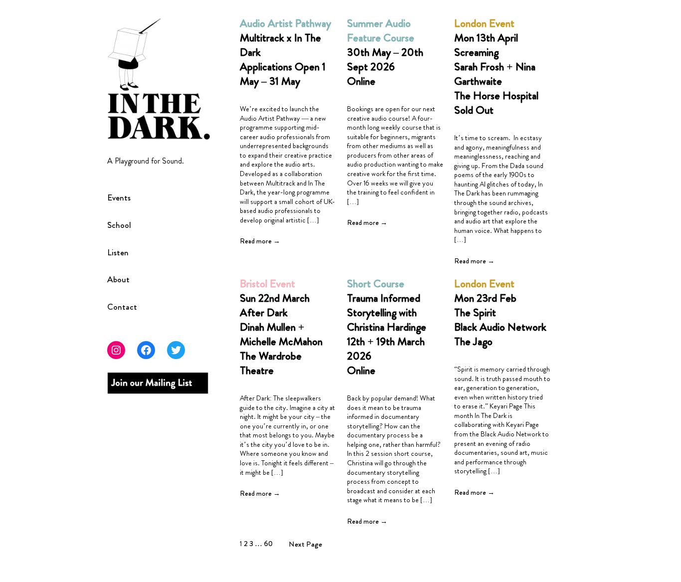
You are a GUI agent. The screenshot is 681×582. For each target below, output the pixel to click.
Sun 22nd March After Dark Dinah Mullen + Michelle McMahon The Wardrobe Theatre (281, 327)
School (119, 225)
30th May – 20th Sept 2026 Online (385, 52)
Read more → (260, 241)
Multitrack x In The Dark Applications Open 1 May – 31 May (285, 52)
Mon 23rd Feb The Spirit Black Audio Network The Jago (500, 312)
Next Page (305, 544)
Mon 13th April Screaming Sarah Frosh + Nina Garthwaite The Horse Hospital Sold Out (496, 66)
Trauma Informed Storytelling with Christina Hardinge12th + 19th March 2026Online (386, 327)
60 (268, 543)
